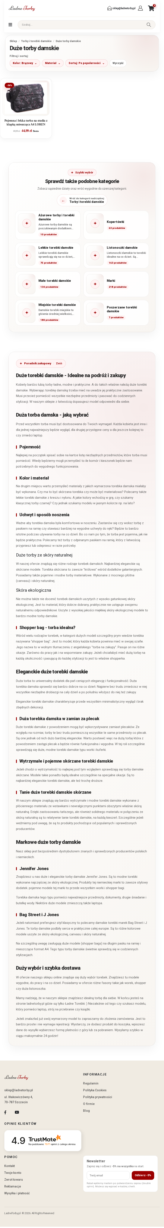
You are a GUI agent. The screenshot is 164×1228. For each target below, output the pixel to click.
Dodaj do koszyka (29, 110)
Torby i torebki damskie (36, 41)
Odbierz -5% (143, 1175)
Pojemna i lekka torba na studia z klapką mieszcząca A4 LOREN (26, 122)
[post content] (26, 98)
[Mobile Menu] (10, 25)
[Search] (148, 24)
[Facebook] (5, 1112)
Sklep (13, 41)
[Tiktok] (28, 1112)
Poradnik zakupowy (37, 363)
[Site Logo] (22, 8)
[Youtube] (16, 1112)
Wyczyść (118, 63)
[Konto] (140, 8)
